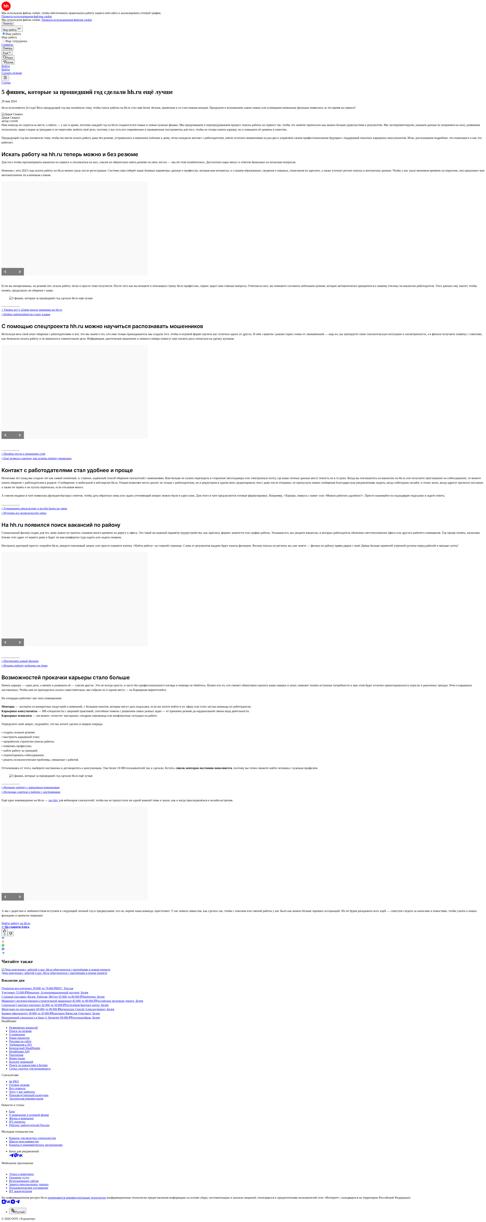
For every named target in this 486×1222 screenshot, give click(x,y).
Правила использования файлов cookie (67, 19)
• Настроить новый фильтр (20, 661)
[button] (6, 66)
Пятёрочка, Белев (93, 996)
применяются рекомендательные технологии (77, 1197)
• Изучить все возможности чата (24, 513)
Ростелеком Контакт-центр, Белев (87, 1005)
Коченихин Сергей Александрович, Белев (87, 1009)
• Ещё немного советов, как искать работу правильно (37, 458)
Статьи (6, 82)
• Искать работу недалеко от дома (24, 665)
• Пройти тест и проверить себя (23, 453)
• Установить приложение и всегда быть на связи (34, 508)
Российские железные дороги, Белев (119, 1000)
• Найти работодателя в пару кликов (26, 314)
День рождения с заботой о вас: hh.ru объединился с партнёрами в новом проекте (54, 973)
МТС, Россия (64, 988)
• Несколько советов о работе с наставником (31, 792)
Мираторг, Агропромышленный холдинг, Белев (57, 992)
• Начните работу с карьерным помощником (30, 787)
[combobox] (17, 1211)
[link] (8, 57)
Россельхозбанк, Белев (85, 1017)
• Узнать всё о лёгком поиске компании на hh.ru (32, 309)
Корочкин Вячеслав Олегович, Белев (76, 1013)
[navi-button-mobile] (5, 78)
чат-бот (53, 800)
